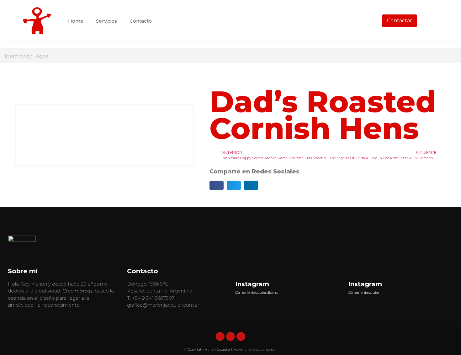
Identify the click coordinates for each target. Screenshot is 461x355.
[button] (216, 185)
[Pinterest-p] (240, 336)
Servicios (106, 21)
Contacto (141, 21)
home (75, 21)
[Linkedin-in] (220, 336)
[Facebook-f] (230, 336)
